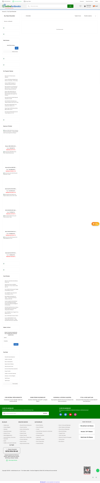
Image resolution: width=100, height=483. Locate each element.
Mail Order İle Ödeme (87, 437)
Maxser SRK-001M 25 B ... (10, 146)
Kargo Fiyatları (23, 441)
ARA (70, 6)
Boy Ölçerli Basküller (12, 11)
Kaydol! (16, 344)
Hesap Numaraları (89, 1)
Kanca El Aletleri (39, 427)
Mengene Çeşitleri (40, 435)
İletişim (96, 1)
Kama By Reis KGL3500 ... (11, 188)
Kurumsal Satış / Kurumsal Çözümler (9, 438)
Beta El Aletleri (39, 425)
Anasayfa (82, 1)
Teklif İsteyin (23, 431)
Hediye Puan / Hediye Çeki (25, 437)
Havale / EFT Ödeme (87, 431)
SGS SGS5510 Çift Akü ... (10, 210)
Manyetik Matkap (62, 431)
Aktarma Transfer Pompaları (65, 437)
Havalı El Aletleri (39, 443)
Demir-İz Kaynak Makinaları (65, 425)
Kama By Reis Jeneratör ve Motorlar (44, 431)
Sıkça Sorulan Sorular (24, 443)
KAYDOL (45, 413)
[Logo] (11, 6)
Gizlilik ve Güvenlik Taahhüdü (10, 443)
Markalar (5, 429)
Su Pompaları (39, 433)
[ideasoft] (43, 482)
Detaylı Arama (15, 51)
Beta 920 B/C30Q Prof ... (11, 231)
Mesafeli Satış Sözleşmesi (25, 425)
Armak (37, 429)
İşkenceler (38, 437)
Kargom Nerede (23, 435)
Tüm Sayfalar (15, 383)
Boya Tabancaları (40, 441)
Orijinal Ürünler (23, 433)
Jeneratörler (61, 439)
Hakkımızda (6, 425)
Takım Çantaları (62, 435)
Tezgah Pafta (62, 433)
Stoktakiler (28, 15)
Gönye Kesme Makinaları (64, 429)
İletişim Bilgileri (7, 427)
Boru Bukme (61, 441)
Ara (16, 48)
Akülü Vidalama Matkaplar (64, 427)
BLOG (5, 440)
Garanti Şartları (23, 427)
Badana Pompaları (40, 439)
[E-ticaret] (50, 482)
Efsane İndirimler (23, 439)
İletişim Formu (7, 433)
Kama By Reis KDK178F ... (10, 167)
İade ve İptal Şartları (24, 429)
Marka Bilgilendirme (8, 435)
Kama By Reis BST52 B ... (10, 252)
